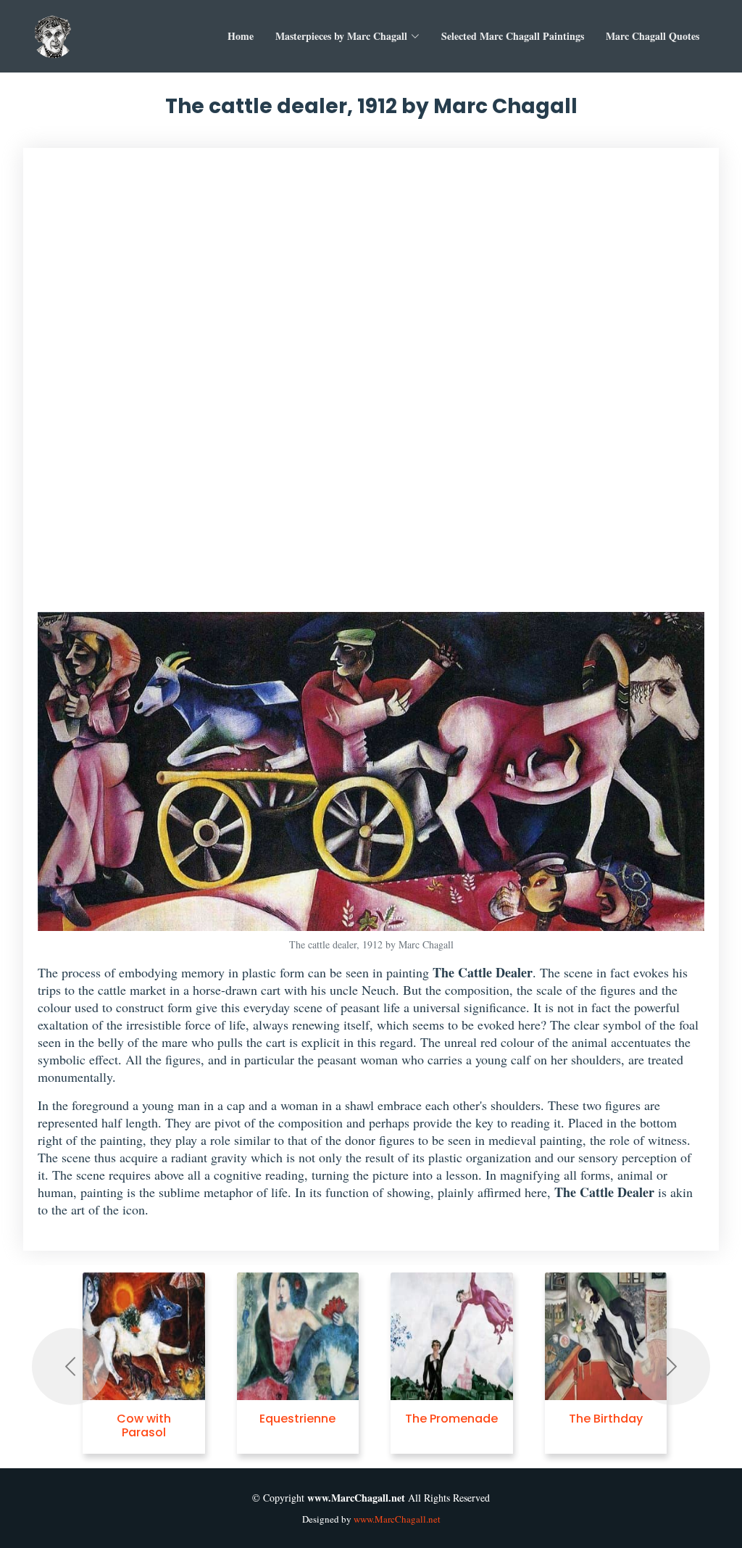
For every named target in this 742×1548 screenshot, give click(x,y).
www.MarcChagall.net (397, 1519)
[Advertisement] (371, 387)
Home (241, 36)
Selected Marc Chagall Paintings (512, 36)
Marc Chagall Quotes (652, 36)
